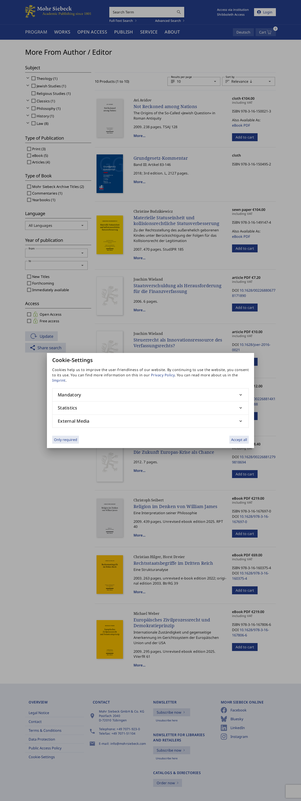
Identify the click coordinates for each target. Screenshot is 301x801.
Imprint (59, 380)
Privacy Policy (163, 375)
